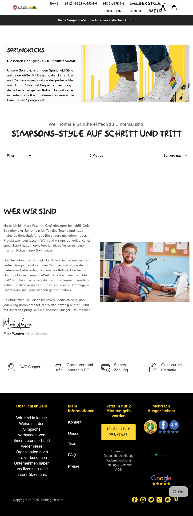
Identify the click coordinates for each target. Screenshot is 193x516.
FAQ (72, 455)
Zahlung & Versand (119, 465)
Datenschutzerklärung (118, 455)
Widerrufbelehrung (118, 460)
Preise (73, 466)
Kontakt (74, 422)
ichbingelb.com (52, 500)
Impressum (118, 451)
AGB (118, 469)
